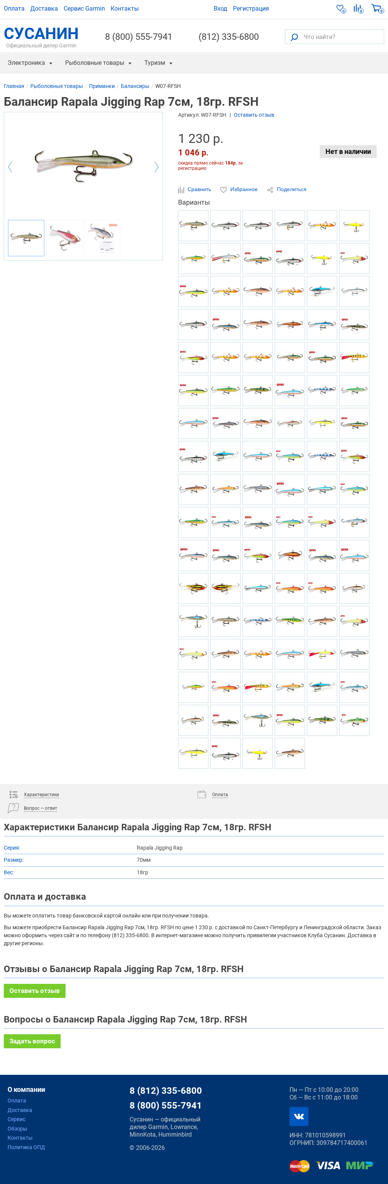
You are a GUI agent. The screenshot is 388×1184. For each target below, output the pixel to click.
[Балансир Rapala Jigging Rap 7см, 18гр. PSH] (257, 489)
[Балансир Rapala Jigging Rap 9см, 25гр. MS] (257, 225)
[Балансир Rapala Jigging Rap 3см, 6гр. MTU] (322, 621)
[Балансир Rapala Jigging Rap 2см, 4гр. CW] (257, 291)
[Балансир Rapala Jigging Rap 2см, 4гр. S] (225, 753)
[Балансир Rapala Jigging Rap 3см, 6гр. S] (290, 258)
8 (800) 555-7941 (138, 36)
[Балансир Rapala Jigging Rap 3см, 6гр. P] (322, 357)
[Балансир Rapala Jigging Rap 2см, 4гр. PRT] (290, 522)
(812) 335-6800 (229, 36)
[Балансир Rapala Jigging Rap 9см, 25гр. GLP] (322, 720)
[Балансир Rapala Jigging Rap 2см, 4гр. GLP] (257, 390)
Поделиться (291, 189)
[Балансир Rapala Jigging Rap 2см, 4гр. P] (354, 423)
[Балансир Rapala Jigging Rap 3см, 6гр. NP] (354, 324)
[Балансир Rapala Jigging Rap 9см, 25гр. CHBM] (322, 687)
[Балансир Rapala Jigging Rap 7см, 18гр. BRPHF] (354, 588)
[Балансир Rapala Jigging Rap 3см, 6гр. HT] (354, 456)
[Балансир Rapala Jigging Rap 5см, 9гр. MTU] (193, 489)
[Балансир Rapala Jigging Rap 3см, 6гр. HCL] (322, 258)
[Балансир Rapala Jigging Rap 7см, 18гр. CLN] (354, 258)
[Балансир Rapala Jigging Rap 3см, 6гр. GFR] (322, 588)
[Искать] (294, 37)
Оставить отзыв (254, 115)
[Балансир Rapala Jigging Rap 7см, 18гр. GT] (225, 390)
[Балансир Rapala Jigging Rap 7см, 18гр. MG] (225, 588)
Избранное (244, 189)
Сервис (16, 1119)
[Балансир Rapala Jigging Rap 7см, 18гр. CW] (257, 324)
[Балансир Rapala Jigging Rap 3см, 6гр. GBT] (225, 522)
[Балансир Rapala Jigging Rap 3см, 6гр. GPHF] (193, 621)
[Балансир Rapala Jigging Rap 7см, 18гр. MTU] (225, 654)
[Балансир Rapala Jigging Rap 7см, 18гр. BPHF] (322, 489)
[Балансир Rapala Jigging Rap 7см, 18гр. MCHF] (290, 324)
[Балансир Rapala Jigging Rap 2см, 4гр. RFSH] (193, 225)
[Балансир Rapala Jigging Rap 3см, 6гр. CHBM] (322, 291)
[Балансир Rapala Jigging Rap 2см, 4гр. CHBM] (225, 456)
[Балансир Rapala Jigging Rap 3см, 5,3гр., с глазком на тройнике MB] (354, 522)
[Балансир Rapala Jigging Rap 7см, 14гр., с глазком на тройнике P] (354, 357)
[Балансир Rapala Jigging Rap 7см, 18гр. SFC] (193, 654)
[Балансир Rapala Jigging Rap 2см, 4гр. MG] (193, 588)
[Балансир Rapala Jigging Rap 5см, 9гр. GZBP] (257, 621)
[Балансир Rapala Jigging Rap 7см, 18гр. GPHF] (354, 291)
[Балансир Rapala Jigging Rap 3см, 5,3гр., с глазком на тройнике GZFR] (257, 357)
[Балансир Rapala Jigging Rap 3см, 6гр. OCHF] (193, 753)
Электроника (26, 62)
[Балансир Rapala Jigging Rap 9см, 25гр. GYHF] (193, 258)
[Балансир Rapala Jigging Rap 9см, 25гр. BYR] (193, 291)
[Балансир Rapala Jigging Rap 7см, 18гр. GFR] (290, 588)
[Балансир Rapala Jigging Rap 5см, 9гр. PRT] (354, 489)
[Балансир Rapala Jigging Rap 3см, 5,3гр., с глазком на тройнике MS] (290, 225)
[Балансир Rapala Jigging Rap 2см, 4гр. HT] (193, 357)
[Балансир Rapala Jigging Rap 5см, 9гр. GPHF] (257, 720)
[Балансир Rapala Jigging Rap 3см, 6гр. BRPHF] (193, 720)
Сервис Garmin (84, 8)
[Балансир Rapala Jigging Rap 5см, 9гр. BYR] (290, 720)
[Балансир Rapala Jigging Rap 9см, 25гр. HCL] (257, 753)
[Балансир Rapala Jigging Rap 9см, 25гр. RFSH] (225, 621)
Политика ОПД (26, 1147)
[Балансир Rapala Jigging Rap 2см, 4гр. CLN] (354, 621)
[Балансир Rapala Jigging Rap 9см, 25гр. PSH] (354, 654)
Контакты (125, 8)
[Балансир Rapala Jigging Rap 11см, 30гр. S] (193, 456)
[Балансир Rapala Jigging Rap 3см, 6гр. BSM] (225, 324)
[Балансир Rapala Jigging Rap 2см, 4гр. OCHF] (322, 423)
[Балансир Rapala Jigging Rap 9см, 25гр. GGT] (354, 720)
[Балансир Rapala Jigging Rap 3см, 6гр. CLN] (322, 522)
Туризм (154, 62)
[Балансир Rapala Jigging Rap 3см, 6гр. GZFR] (257, 654)
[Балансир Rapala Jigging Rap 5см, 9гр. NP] (225, 720)
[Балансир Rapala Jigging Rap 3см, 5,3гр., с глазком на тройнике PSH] (225, 258)
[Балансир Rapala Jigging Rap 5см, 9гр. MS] (193, 324)
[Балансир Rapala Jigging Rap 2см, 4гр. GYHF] (193, 687)
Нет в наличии (348, 151)
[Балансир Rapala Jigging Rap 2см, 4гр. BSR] (290, 390)
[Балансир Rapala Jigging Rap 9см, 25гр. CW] (257, 423)
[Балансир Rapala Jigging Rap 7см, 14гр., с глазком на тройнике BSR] (193, 423)
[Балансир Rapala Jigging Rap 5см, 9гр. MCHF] (290, 555)
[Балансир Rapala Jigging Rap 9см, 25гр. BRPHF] (290, 423)
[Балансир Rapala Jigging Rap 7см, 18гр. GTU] (354, 390)
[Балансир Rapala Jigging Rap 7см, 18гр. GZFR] (290, 291)
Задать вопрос (32, 1041)
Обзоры (17, 1129)
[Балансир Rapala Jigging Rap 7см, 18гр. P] (257, 258)
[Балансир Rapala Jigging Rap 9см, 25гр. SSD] (193, 555)
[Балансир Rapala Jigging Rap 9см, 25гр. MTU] (290, 753)
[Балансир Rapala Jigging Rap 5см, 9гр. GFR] (225, 687)
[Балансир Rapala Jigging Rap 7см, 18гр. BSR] (354, 555)
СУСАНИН (41, 37)
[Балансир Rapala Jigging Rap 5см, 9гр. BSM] (225, 555)
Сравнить (199, 189)
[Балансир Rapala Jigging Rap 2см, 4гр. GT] (193, 522)
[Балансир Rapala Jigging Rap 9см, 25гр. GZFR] (322, 225)
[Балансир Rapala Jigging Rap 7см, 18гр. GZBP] (322, 390)
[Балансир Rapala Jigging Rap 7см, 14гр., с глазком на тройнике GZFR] (225, 357)
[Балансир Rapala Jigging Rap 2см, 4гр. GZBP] (322, 456)
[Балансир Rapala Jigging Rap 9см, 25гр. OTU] (290, 687)
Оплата (14, 8)
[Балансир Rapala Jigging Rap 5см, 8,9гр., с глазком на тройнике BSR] (257, 456)
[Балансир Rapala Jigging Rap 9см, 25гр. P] (290, 357)
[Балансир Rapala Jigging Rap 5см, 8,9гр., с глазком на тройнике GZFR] (225, 291)
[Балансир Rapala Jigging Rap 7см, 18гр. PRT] (290, 456)
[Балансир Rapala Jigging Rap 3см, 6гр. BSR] (290, 489)
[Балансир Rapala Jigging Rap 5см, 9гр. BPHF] (257, 588)
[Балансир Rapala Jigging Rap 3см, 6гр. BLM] (225, 423)
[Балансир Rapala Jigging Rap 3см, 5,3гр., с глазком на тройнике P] (257, 687)
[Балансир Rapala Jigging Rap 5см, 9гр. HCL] (354, 225)
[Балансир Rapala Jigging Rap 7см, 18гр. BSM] (257, 522)
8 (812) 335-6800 (166, 1090)
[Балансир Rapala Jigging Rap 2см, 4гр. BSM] (322, 555)
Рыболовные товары (94, 62)
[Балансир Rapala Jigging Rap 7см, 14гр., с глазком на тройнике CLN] (322, 654)
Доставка (44, 8)
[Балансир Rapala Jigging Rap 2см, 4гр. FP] (290, 621)
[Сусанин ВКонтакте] (298, 1116)
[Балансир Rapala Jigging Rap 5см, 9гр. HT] (257, 555)
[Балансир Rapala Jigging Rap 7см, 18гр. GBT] (354, 687)
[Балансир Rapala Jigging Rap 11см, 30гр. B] (322, 324)
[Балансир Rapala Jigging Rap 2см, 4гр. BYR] (193, 390)
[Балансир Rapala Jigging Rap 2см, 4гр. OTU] (225, 489)
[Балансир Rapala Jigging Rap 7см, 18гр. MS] (225, 225)
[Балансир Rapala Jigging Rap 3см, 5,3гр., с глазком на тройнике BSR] (290, 654)
